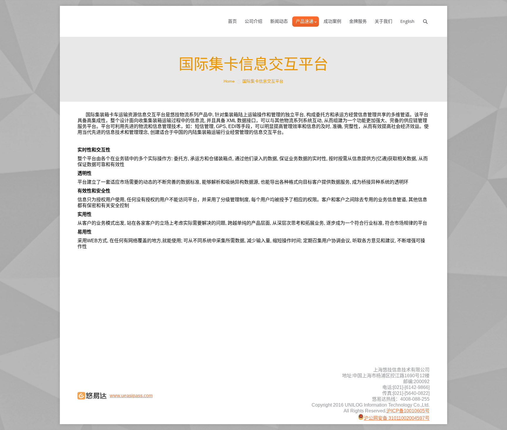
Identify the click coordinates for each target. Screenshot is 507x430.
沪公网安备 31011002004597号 (397, 418)
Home (229, 81)
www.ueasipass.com (131, 395)
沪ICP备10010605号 (408, 410)
